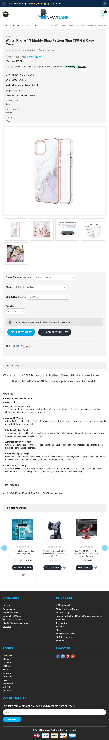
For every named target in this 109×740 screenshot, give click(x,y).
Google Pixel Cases (12, 616)
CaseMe (7, 662)
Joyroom (7, 673)
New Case (7, 655)
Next (105, 548)
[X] (17, 346)
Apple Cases (9, 609)
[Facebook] (7, 346)
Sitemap (60, 640)
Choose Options (22, 568)
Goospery (7, 676)
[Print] (14, 346)
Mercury (7, 659)
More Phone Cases (12, 619)
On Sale (6, 605)
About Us (60, 619)
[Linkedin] (21, 346)
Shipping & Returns (65, 633)
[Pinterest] (26, 346)
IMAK (5, 680)
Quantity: (10, 306)
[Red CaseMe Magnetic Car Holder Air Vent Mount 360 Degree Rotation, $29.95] (86, 529)
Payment (60, 626)
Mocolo (6, 669)
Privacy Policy (62, 612)
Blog (58, 630)
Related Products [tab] (16, 508)
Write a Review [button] (46, 50)
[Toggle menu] (6, 14)
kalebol (6, 687)
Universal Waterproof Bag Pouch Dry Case (23, 552)
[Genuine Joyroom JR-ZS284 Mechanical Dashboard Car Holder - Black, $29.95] (54, 529)
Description (13, 366)
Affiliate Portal (63, 605)
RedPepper (8, 683)
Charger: (15, 287)
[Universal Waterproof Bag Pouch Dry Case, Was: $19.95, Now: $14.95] (23, 529)
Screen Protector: (19, 277)
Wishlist (23, 575)
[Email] (10, 346)
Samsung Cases (10, 612)
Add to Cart (84, 568)
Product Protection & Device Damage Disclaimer (79, 616)
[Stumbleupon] (73, 656)
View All (7, 626)
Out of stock (52, 568)
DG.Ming (7, 666)
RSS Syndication (64, 637)
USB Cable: (16, 297)
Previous (4, 548)
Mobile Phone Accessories (15, 623)
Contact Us (61, 623)
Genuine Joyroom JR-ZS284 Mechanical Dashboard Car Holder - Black (55, 554)
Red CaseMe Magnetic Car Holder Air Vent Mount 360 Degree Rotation (86, 554)
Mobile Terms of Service (67, 609)
